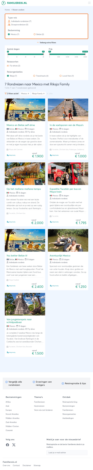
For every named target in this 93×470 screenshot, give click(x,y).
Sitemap (37, 465)
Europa (9, 410)
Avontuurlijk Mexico (60, 256)
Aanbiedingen (68, 418)
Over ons (6, 465)
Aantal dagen (13, 49)
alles (51, 94)
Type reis (12, 18)
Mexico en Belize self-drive (21, 125)
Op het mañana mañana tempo (24, 189)
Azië (7, 406)
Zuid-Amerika (11, 422)
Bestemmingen (68, 406)
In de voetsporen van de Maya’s (66, 125)
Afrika (8, 402)
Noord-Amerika (12, 414)
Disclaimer (27, 465)
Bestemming (14, 30)
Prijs (50, 49)
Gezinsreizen (39, 406)
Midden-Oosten (12, 426)
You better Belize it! (17, 256)
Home (7, 10)
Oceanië (9, 430)
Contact (16, 465)
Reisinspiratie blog (69, 402)
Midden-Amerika (12, 418)
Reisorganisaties (14, 72)
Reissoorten (12, 62)
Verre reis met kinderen (43, 410)
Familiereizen (39, 402)
